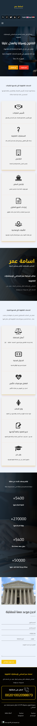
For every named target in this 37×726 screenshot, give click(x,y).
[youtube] (14, 17)
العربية (30, 17)
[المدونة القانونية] (18, 17)
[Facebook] (6, 17)
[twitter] (10, 17)
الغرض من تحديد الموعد (29, 645)
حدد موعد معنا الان (8, 662)
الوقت (32, 639)
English (24, 17)
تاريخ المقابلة (20, 639)
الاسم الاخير (32, 628)
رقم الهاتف (33, 633)
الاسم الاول (32, 622)
